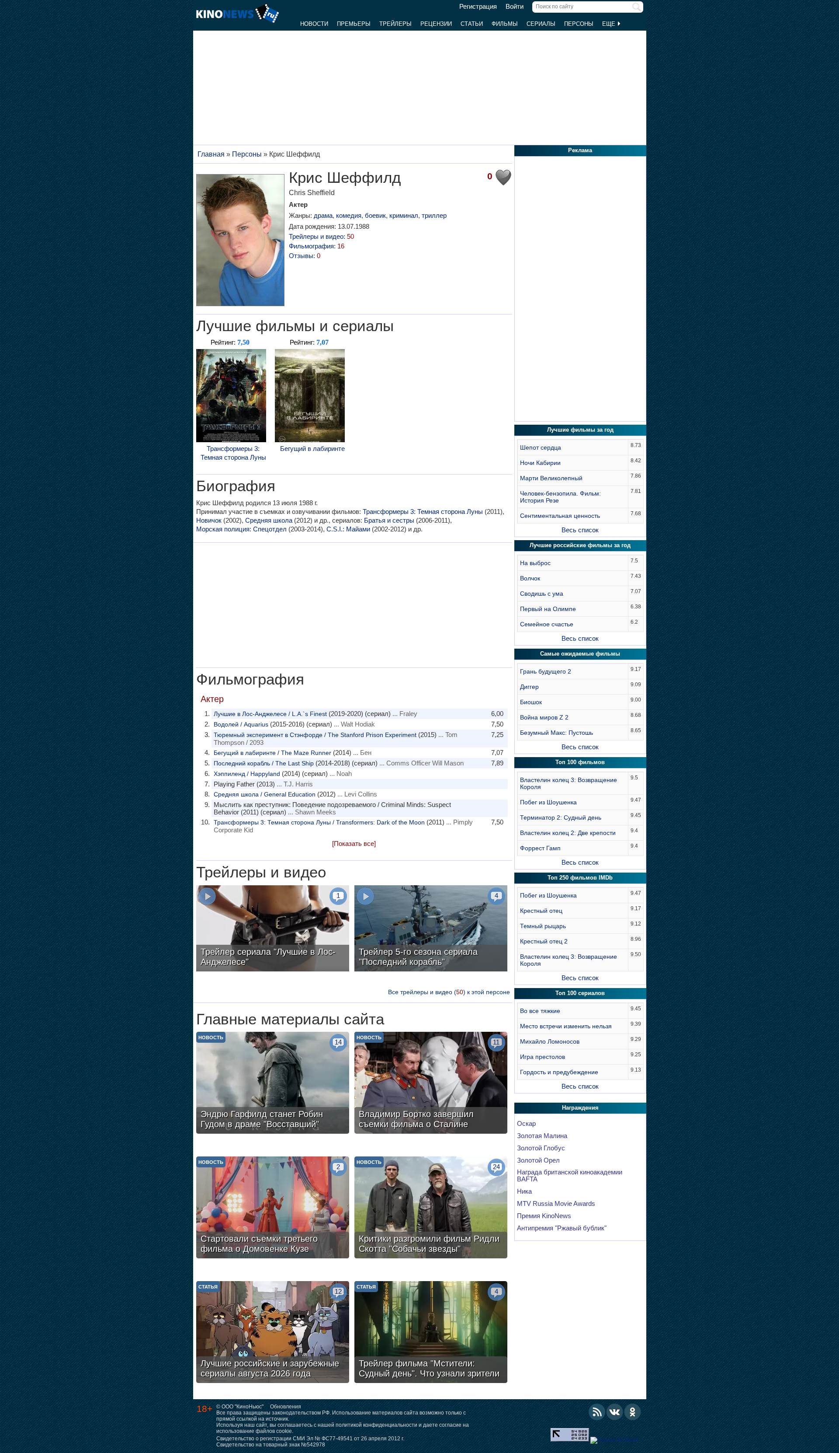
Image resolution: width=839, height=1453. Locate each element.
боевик (375, 215)
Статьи (472, 24)
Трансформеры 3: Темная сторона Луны (233, 453)
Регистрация (478, 6)
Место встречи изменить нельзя (566, 1026)
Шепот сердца (540, 447)
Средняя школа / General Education (264, 794)
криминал (403, 215)
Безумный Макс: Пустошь (556, 732)
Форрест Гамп (540, 848)
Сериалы (541, 24)
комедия (348, 215)
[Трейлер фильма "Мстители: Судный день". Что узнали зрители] (430, 1333)
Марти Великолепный (551, 478)
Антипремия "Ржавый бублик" (562, 1228)
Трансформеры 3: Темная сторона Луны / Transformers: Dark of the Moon (319, 822)
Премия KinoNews (544, 1215)
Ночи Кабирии (540, 462)
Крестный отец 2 (544, 941)
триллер (434, 215)
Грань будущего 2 (545, 671)
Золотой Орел (538, 1160)
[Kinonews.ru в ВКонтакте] (615, 1412)
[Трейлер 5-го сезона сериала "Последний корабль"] (430, 929)
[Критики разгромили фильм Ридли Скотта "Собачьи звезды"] (430, 1208)
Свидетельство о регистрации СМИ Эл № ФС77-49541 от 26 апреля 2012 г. (310, 1439)
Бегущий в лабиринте (312, 448)
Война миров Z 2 (544, 717)
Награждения (580, 1107)
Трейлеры (395, 24)
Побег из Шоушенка (548, 802)
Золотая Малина (542, 1135)
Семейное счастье (546, 624)
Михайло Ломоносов (549, 1041)
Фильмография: (316, 246)
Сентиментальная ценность (560, 515)
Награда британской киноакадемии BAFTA (569, 1176)
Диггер (529, 686)
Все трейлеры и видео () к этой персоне (449, 991)
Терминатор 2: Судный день (560, 817)
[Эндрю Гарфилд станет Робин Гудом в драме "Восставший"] (272, 1084)
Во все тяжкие (540, 1010)
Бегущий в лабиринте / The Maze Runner (272, 752)
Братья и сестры (389, 520)
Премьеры (354, 24)
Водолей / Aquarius (241, 724)
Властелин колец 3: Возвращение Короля (568, 783)
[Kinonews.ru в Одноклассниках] (632, 1412)
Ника (524, 1191)
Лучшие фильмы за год (580, 429)
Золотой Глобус (541, 1148)
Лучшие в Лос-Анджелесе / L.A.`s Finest (270, 713)
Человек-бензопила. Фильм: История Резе (560, 497)
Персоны (578, 24)
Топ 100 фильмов (580, 762)
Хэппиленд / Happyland (247, 773)
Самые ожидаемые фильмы (580, 653)
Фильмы (505, 24)
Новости (314, 24)
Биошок (531, 702)
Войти (515, 6)
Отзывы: (304, 255)
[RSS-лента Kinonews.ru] (597, 1412)
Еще (609, 24)
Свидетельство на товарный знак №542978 (270, 1445)
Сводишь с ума (541, 593)
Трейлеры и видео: (321, 236)
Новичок (209, 520)
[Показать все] (354, 843)
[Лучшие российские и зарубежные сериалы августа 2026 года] (272, 1333)
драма (323, 215)
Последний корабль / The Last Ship (264, 763)
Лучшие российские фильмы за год (580, 545)
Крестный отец (541, 910)
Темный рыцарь (543, 925)
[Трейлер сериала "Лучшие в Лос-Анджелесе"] (272, 929)
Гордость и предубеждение (559, 1072)
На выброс (535, 562)
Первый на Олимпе (548, 608)
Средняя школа (268, 520)
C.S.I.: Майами (348, 529)
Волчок (530, 578)
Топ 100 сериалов (580, 993)
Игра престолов (542, 1056)
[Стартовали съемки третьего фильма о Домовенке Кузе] (272, 1208)
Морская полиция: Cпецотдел (241, 529)
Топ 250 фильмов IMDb (580, 877)
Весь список (580, 530)
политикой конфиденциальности (376, 1425)
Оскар (526, 1123)
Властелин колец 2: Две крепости (568, 832)
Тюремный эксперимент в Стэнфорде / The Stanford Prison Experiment (315, 734)
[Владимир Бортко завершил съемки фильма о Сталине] (430, 1084)
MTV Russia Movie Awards (556, 1203)
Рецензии (436, 24)
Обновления (285, 1407)
